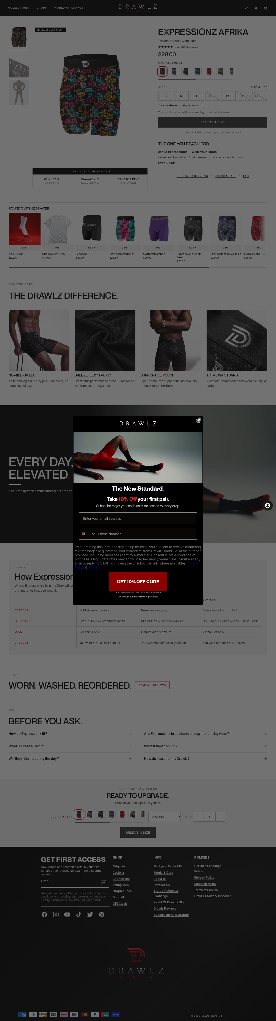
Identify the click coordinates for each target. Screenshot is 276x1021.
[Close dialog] (199, 420)
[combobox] (87, 533)
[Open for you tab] (267, 505)
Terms (92, 568)
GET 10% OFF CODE (138, 581)
